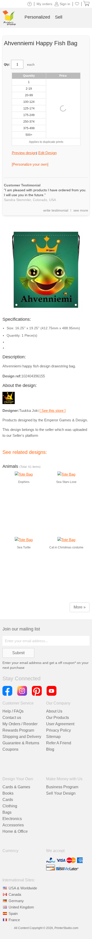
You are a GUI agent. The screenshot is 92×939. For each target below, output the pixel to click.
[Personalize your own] (30, 164)
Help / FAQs (13, 711)
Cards (7, 800)
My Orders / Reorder (20, 724)
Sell (58, 17)
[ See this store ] (52, 410)
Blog (50, 749)
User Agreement (60, 724)
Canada (15, 894)
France (14, 920)
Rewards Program (18, 730)
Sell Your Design (61, 793)
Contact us (11, 717)
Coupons (10, 749)
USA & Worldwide (23, 888)
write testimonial (55, 210)
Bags (7, 812)
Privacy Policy (58, 730)
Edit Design (47, 153)
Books (7, 793)
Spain (13, 913)
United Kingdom (21, 907)
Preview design (24, 153)
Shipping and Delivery (21, 737)
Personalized (37, 17)
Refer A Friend (58, 743)
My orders (44, 4)
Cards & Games (16, 787)
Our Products (57, 717)
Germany (16, 901)
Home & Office (15, 831)
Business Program (62, 787)
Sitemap (53, 737)
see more (80, 210)
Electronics (12, 819)
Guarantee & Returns (20, 743)
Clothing (9, 806)
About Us (54, 711)
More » (80, 607)
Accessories (13, 825)
